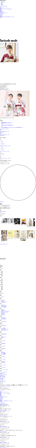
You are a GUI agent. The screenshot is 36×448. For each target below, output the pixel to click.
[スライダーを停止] (0, 157)
